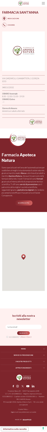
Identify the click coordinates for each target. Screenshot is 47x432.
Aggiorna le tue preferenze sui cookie (23, 412)
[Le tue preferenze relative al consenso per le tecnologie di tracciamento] (43, 428)
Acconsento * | (20, 337)
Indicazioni (13, 18)
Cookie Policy (23, 409)
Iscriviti (23, 333)
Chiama (11, 25)
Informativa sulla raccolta (15, 429)
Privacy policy (26, 337)
